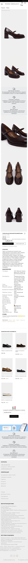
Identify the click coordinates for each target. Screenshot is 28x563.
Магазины (3, 483)
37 (7, 240)
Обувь (7, 7)
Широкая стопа (11, 321)
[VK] (11, 557)
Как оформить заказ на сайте (8, 475)
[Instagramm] (14, 557)
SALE (14, 320)
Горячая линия (4, 498)
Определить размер (6, 477)
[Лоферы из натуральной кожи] (7, 341)
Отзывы (3, 492)
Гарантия (3, 479)
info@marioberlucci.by (6, 468)
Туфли (17, 320)
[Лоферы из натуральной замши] (21, 341)
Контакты (3, 481)
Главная (3, 7)
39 (11, 240)
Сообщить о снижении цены (9, 246)
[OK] (17, 557)
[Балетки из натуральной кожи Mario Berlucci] (21, 366)
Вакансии (3, 486)
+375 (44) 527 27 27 (5, 464)
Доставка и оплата (5, 494)
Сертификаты (4, 496)
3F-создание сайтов (23, 559)
